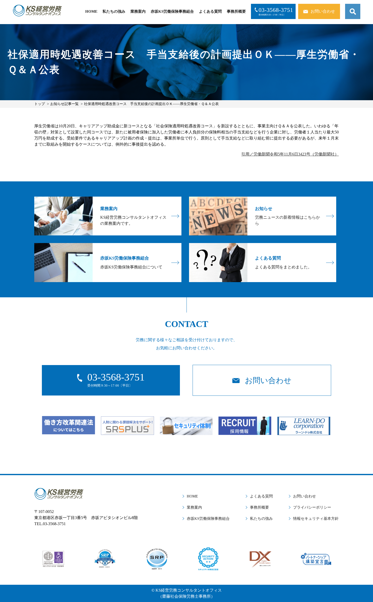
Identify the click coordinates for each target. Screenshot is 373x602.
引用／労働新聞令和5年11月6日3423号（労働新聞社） (290, 154)
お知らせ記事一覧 (64, 104)
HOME (91, 11)
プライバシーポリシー (312, 507)
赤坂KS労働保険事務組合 (172, 11)
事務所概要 (236, 11)
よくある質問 (210, 11)
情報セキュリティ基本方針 (316, 519)
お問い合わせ (304, 496)
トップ (39, 104)
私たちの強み (114, 11)
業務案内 (138, 11)
